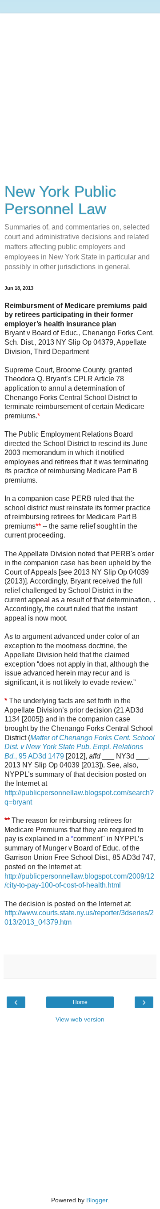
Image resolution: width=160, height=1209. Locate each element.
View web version (80, 1019)
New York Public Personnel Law (60, 200)
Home (80, 1002)
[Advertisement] (80, 93)
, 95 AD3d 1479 (79, 747)
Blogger (97, 1200)
